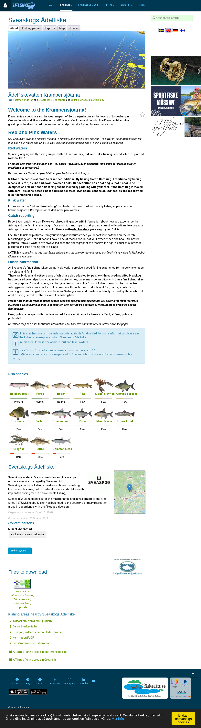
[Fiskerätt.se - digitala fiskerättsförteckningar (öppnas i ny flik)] (145, 688)
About (125, 5)
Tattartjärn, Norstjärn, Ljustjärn (32, 621)
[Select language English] (168, 30)
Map (62, 28)
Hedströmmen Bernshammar (31, 643)
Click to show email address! (27, 534)
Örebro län (44, 99)
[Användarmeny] (5, 5)
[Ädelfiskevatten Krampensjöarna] (129, 488)
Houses (74, 28)
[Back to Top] (193, 673)
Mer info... (119, 719)
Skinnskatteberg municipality (87, 99)
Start (50, 5)
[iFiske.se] (24, 5)
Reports (50, 28)
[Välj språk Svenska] (161, 30)
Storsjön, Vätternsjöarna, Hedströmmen (38, 632)
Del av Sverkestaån (25, 626)
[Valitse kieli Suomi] (182, 30)
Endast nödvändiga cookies (183, 718)
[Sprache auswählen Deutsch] (175, 30)
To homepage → (20, 550)
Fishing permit (31, 28)
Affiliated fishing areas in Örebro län (35, 659)
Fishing (65, 5)
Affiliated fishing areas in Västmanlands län (40, 651)
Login (141, 5)
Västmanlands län (23, 99)
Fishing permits (89, 5)
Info (109, 5)
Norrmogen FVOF (23, 637)
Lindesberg (59, 99)
